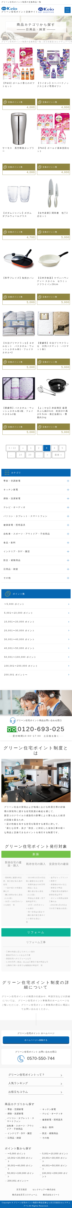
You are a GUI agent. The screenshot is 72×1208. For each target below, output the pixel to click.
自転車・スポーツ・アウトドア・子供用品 (20, 1127)
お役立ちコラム (18, 1091)
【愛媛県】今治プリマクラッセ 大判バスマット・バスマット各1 (53, 346)
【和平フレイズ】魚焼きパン (18, 278)
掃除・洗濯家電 (15, 1113)
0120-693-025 (41, 729)
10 (20, 455)
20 (30, 455)
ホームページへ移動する (36, 1040)
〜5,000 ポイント (14, 604)
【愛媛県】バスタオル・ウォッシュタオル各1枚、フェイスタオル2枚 (18, 411)
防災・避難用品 (50, 1133)
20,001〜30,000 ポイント (19, 630)
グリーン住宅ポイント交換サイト (19, 12)
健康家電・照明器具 (52, 1119)
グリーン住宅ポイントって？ (26, 1074)
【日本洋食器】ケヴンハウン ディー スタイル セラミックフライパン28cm (53, 281)
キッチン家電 (49, 1109)
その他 (45, 1138)
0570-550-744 (41, 1058)
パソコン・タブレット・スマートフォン (20, 1119)
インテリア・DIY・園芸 (20, 1133)
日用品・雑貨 (14, 1138)
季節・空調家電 (15, 1109)
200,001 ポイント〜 (16, 675)
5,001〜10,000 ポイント (18, 613)
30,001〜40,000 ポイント (19, 639)
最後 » (58, 455)
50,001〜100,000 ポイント (20, 657)
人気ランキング (18, 1083)
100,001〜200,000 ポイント (21, 666)
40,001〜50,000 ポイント (19, 648)
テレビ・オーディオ (52, 1113)
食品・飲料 (48, 1127)
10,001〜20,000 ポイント (19, 622)
